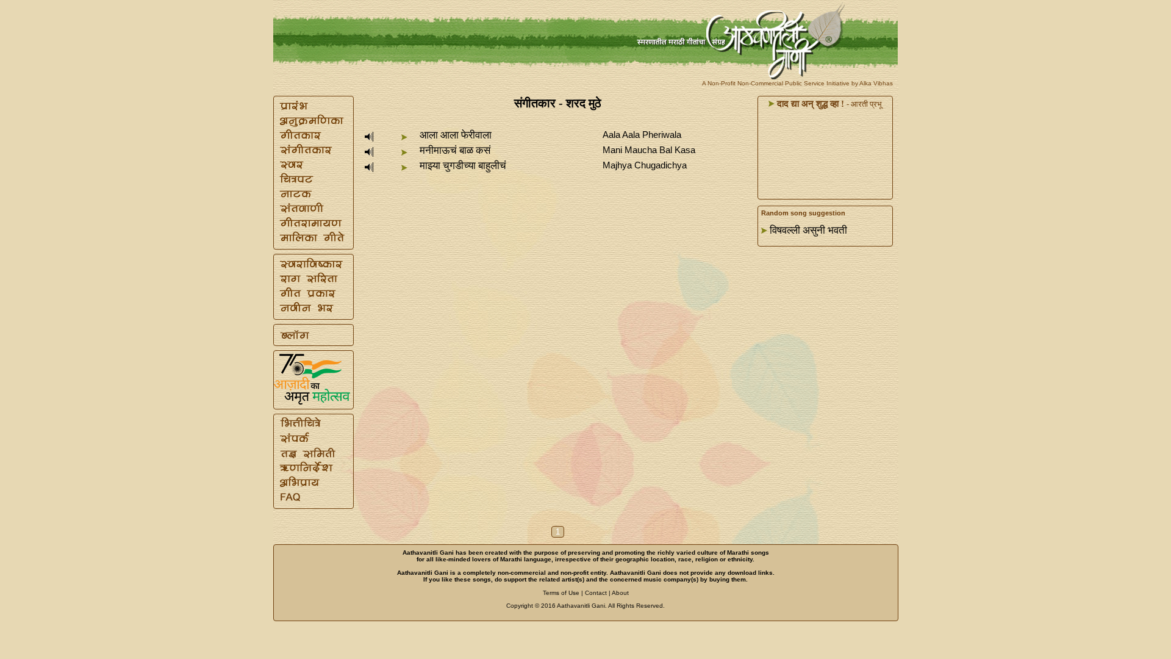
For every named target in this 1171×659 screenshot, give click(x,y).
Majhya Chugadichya (645, 165)
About (620, 592)
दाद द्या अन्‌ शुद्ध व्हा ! (809, 104)
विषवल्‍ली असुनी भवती (808, 230)
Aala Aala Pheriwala (642, 134)
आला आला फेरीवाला (456, 135)
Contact (596, 592)
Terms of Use (561, 592)
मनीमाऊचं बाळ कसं (455, 150)
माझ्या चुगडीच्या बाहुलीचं (463, 165)
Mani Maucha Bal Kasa (649, 150)
